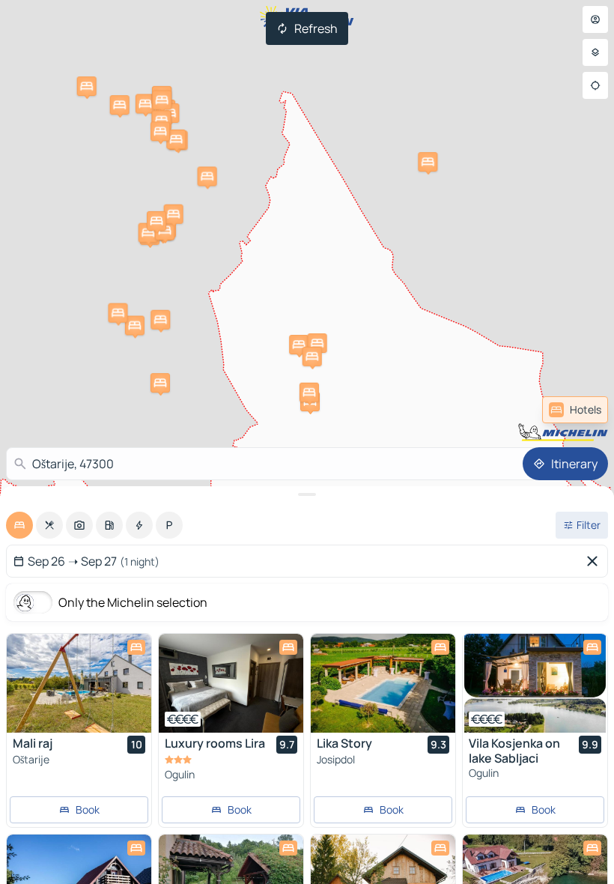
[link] (575, 409)
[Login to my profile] (595, 19)
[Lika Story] (383, 683)
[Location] (595, 85)
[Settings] (595, 52)
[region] (79, 683)
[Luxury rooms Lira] (231, 683)
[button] (145, 103)
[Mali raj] (79, 683)
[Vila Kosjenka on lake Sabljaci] (535, 683)
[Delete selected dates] (595, 561)
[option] (19, 525)
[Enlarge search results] (307, 494)
